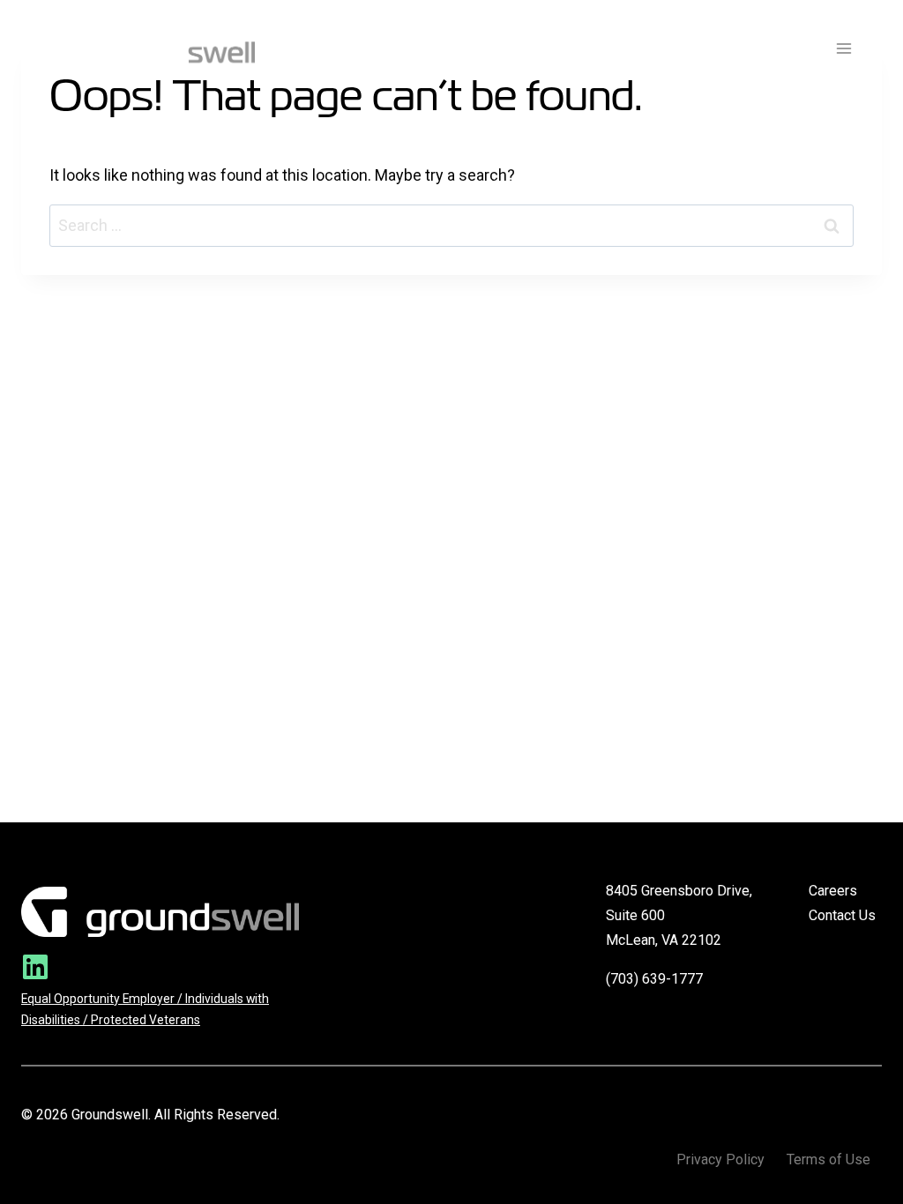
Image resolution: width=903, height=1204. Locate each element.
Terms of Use (828, 1160)
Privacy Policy (720, 1160)
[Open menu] (843, 48)
